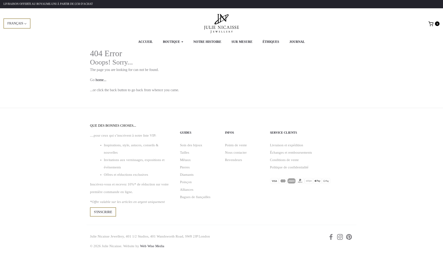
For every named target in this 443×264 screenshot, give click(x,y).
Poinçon (186, 182)
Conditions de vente (284, 160)
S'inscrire (103, 212)
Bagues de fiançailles (195, 197)
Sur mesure (241, 42)
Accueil (145, 42)
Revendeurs (233, 160)
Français (15, 23)
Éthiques (271, 42)
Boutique (172, 42)
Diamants (187, 174)
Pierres (185, 167)
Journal (297, 42)
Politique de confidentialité (289, 167)
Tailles (184, 152)
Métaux (185, 160)
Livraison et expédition (286, 145)
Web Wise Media (152, 246)
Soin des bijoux (191, 145)
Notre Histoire (207, 42)
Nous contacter (236, 152)
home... (101, 80)
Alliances (186, 189)
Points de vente (236, 145)
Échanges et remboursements (291, 152)
